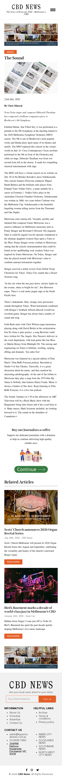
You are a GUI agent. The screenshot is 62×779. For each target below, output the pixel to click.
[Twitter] (37, 770)
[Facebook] (26, 770)
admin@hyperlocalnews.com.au (18, 735)
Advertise (14, 719)
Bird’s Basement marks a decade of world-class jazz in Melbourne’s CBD (30, 609)
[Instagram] (32, 770)
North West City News (47, 753)
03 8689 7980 (17, 740)
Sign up (47, 699)
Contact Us (15, 723)
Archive (43, 712)
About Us (14, 712)
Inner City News (45, 735)
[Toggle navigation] (53, 10)
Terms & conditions (45, 717)
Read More (13, 562)
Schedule (14, 716)
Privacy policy (46, 722)
